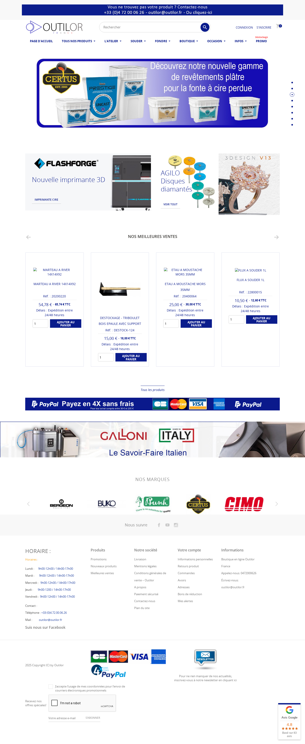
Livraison (140, 559)
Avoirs (182, 580)
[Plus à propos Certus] (198, 504)
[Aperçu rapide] (50, 361)
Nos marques (152, 479)
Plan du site (142, 608)
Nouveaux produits (104, 566)
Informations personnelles (195, 559)
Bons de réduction (190, 594)
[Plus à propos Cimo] (244, 504)
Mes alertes (185, 601)
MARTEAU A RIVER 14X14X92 (54, 284)
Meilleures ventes (102, 573)
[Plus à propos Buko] (106, 504)
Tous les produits (153, 390)
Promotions (99, 559)
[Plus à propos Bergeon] (60, 504)
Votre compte (189, 550)
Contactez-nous (144, 601)
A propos (140, 587)
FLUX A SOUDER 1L (250, 280)
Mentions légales (145, 566)
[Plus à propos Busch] (152, 504)
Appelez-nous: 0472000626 (238, 573)
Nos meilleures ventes (152, 236)
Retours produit (188, 566)
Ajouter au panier (66, 323)
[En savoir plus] (58, 361)
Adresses (184, 587)
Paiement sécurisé (146, 594)
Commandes (186, 573)
